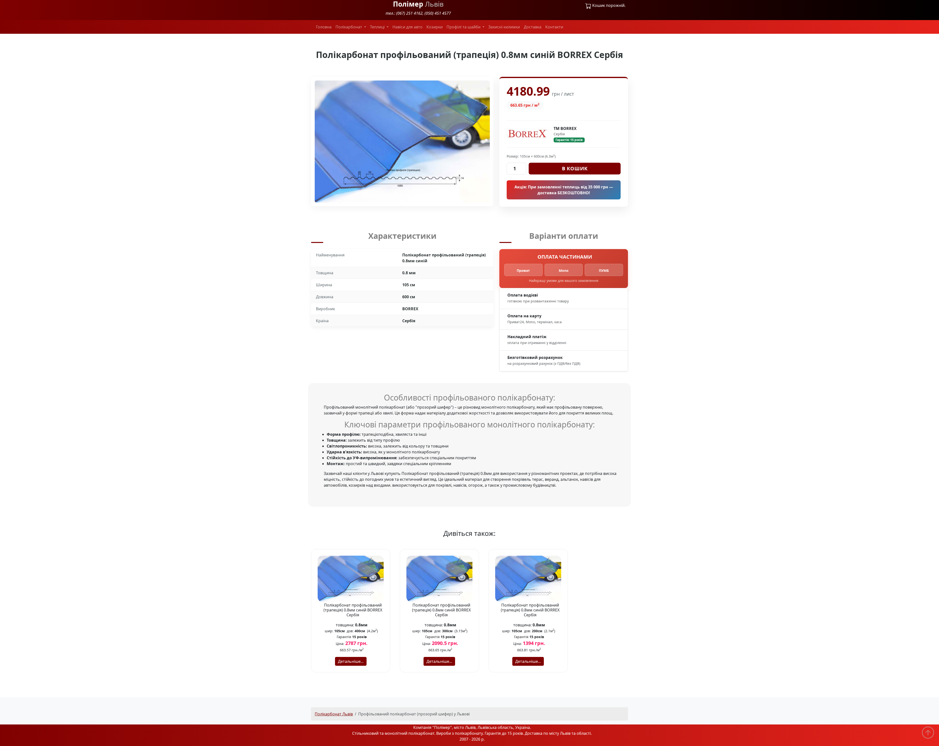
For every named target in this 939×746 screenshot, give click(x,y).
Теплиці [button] (378, 27)
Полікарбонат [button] (349, 27)
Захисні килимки (504, 27)
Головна (324, 27)
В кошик (575, 168)
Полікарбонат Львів (334, 714)
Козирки (434, 27)
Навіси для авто (407, 27)
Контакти (554, 27)
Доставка (532, 27)
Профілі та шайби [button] (464, 27)
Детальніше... (351, 661)
